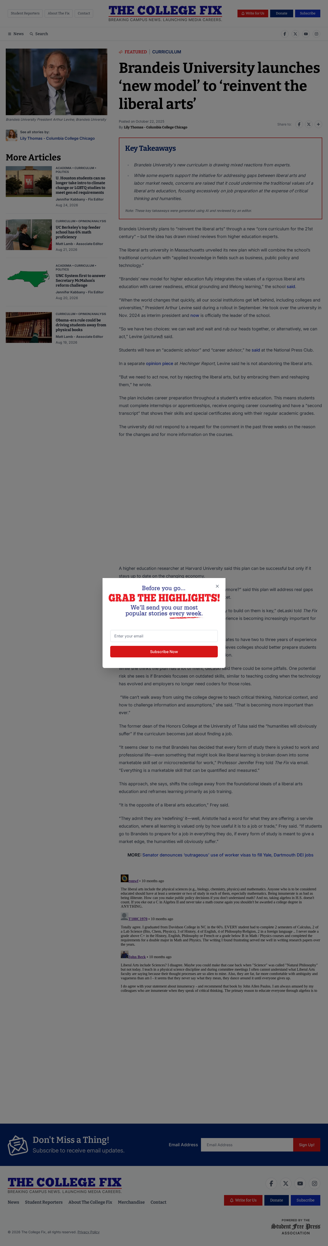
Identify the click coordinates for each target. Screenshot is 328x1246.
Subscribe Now (164, 651)
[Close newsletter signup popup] (217, 586)
